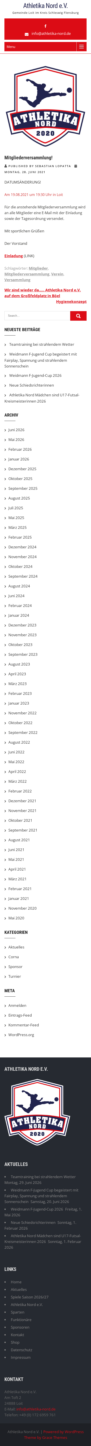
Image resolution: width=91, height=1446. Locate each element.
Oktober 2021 (20, 820)
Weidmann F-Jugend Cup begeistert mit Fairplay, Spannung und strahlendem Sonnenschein (40, 360)
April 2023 (17, 673)
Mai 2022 (16, 761)
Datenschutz (21, 1349)
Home (16, 1281)
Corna (13, 956)
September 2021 (23, 830)
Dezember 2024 (22, 546)
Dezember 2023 (22, 625)
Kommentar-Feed (23, 1024)
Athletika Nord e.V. (45, 6)
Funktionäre (21, 1319)
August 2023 (19, 664)
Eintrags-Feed (20, 1015)
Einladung (13, 255)
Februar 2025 (20, 537)
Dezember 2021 (22, 800)
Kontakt (17, 1334)
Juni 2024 (16, 595)
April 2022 (17, 771)
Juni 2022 (16, 752)
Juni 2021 (16, 849)
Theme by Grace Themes (45, 1437)
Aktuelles (16, 947)
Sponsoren (20, 1327)
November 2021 (22, 810)
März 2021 (17, 878)
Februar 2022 (20, 791)
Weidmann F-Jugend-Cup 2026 (35, 375)
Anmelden (17, 1005)
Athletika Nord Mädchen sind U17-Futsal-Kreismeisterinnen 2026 (42, 1238)
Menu (11, 46)
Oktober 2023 (20, 644)
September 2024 (23, 576)
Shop (15, 1342)
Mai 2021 (16, 859)
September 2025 (23, 488)
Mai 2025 (16, 517)
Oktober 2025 (20, 478)
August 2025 (19, 498)
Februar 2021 (20, 888)
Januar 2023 (18, 703)
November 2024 (22, 556)
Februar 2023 (20, 693)
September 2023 (23, 654)
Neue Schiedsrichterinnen (31, 385)
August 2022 (19, 742)
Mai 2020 (16, 918)
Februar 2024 (20, 605)
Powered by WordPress (63, 1431)
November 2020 (22, 908)
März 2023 (17, 683)
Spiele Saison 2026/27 (30, 1297)
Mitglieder (38, 268)
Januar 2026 (18, 459)
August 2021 (19, 839)
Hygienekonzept (71, 301)
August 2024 (19, 586)
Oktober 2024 (20, 566)
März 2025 (17, 527)
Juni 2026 (16, 429)
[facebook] (45, 26)
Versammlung (17, 279)
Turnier (14, 976)
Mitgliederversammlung (26, 274)
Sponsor (15, 966)
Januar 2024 (18, 615)
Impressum (21, 1357)
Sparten (17, 1312)
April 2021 (17, 869)
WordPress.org (21, 1034)
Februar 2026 (20, 449)
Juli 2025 (15, 507)
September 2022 (23, 732)
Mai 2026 (16, 439)
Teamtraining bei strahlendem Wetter (41, 344)
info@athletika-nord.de (51, 33)
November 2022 (22, 712)
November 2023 (22, 634)
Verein (57, 274)
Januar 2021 (18, 898)
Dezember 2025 (22, 468)
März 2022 (17, 781)
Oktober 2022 (20, 722)
